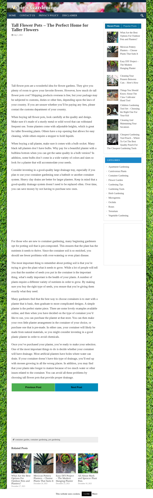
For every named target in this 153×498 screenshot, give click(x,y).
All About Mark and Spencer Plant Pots (87, 478)
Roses (111, 206)
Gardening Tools (116, 189)
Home (12, 15)
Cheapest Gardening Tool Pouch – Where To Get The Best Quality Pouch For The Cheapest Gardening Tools (123, 141)
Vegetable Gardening (118, 215)
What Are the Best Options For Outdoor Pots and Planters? (20, 479)
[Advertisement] (54, 60)
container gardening (38, 440)
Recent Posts (113, 26)
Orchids (112, 202)
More (94, 494)
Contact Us (27, 15)
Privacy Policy (49, 15)
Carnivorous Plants (117, 171)
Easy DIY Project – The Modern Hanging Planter (65, 478)
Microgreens (114, 198)
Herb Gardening (116, 193)
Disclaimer (69, 15)
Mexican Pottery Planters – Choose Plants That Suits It (43, 478)
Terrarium (113, 211)
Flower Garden (115, 180)
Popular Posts (130, 26)
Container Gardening (118, 175)
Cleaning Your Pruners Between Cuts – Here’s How (129, 79)
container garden (22, 440)
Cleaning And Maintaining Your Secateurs (128, 123)
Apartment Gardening (118, 167)
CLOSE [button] (87, 494)
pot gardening (54, 440)
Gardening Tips (115, 184)
